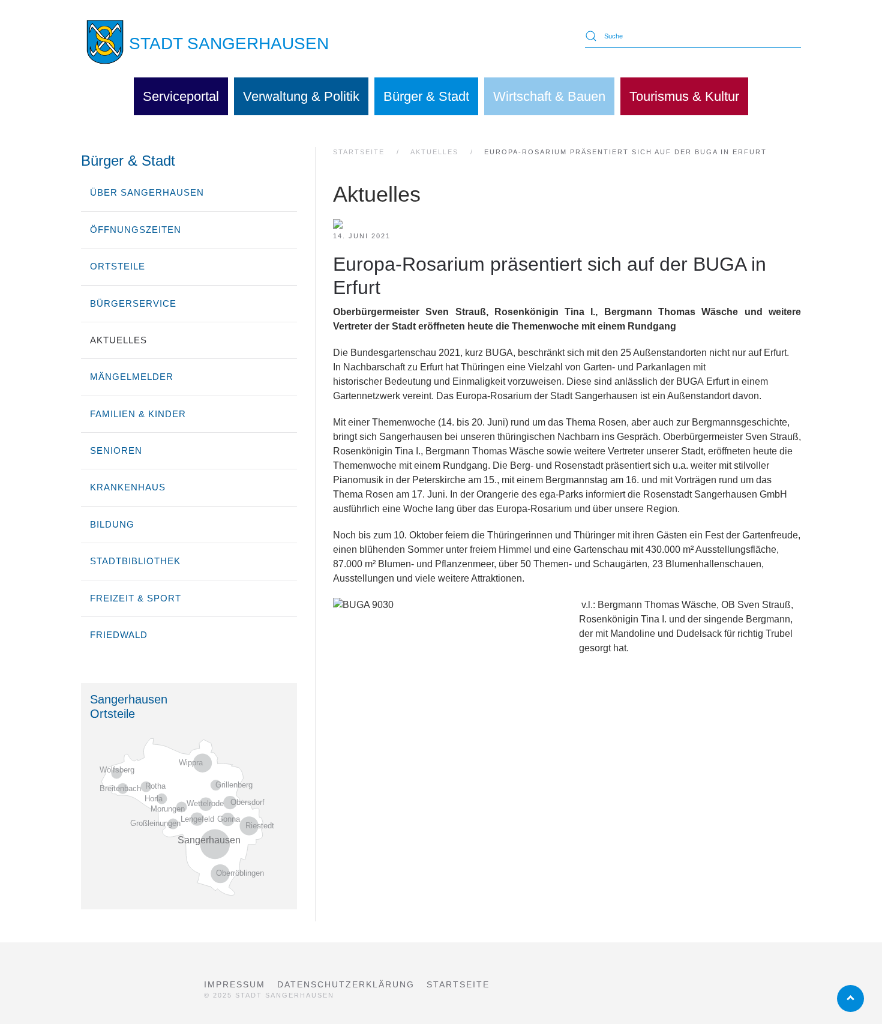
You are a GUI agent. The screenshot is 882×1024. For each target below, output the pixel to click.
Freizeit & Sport (135, 598)
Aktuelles (118, 340)
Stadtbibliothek (135, 561)
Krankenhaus (128, 487)
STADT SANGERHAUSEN (229, 43)
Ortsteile (117, 266)
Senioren (116, 450)
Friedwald (119, 635)
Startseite (458, 984)
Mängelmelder (131, 377)
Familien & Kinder (138, 414)
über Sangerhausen (147, 192)
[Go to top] (850, 998)
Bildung (112, 524)
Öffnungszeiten (135, 229)
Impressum (234, 984)
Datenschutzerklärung (346, 984)
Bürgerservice (133, 303)
